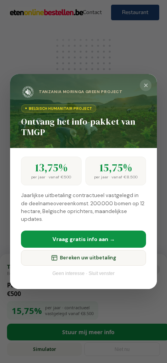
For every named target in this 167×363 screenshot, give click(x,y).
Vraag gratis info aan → (83, 239)
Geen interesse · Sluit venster (83, 273)
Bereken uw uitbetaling (88, 258)
